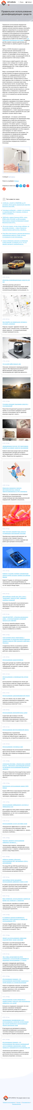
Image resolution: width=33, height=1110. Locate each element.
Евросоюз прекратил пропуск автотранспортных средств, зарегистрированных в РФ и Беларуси (15, 489)
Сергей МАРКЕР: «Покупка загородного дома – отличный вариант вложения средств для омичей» (15, 618)
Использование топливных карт (13, 747)
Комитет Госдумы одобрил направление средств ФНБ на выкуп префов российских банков (16, 575)
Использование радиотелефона (13, 660)
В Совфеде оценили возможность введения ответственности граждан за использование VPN (15, 919)
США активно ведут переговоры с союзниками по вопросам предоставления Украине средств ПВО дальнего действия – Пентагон (16, 640)
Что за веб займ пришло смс (12, 364)
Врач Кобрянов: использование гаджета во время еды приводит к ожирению (16, 899)
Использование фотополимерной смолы (16, 730)
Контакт (18, 1102)
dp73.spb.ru (12, 177)
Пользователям (26, 1102)
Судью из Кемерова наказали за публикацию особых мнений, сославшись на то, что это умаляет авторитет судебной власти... (15, 242)
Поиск (21, 2)
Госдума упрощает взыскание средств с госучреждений (15, 405)
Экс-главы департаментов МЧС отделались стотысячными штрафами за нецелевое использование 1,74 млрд (16, 958)
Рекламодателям (16, 1104)
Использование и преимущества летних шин (15, 677)
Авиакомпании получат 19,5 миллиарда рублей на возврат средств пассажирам (15, 447)
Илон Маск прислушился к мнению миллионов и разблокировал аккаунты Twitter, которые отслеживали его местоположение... (16, 235)
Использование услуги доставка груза (15, 823)
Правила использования (9, 1102)
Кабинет (29, 2)
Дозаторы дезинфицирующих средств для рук (16, 281)
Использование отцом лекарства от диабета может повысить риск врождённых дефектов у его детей (16, 1001)
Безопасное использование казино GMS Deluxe (15, 787)
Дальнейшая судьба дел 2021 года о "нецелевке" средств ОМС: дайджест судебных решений (14, 598)
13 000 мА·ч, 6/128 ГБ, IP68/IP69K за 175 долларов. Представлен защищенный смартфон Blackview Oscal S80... (16, 204)
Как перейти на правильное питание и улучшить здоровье (15, 323)
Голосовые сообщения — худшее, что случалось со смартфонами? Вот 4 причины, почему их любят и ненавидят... (16, 212)
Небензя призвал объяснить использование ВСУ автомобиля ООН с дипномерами (15, 861)
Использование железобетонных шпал (15, 712)
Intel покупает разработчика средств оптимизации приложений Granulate (14, 532)
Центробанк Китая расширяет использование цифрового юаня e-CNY (15, 881)
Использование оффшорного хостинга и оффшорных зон (16, 805)
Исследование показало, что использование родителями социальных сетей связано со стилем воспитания (16, 980)
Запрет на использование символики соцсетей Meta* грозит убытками (14, 939)
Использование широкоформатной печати (16, 695)
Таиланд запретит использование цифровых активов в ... (13, 841)
